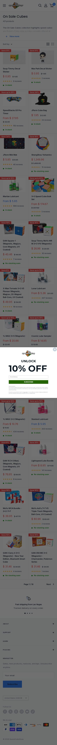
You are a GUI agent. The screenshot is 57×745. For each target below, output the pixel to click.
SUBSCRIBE (28, 382)
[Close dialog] (55, 349)
